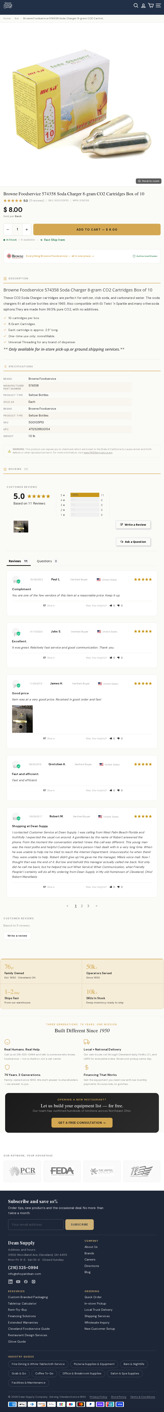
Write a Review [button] (135, 525)
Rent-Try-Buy (17, 1310)
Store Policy (118, 1397)
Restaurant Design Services (27, 1335)
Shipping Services (97, 1316)
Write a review (17, 935)
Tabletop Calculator (22, 1303)
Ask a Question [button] (135, 542)
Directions (92, 1266)
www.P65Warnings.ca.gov (98, 452)
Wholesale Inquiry (97, 1322)
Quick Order (93, 1297)
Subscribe (79, 1224)
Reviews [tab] (15, 561)
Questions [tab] (44, 561)
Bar (17, 18)
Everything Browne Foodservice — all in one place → (60, 256)
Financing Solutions (22, 1316)
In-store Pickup (95, 1303)
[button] (112, 605)
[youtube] (18, 1281)
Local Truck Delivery (99, 1310)
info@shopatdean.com (24, 1274)
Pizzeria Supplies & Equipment (94, 1364)
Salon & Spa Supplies (125, 1373)
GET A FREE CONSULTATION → (82, 1123)
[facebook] (25, 1281)
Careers (90, 1259)
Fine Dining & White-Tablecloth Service (38, 1364)
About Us (91, 1247)
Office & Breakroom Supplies (82, 1373)
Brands (89, 1253)
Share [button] (50, 605)
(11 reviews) (36, 200)
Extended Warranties (23, 1322)
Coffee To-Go (44, 1373)
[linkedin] (10, 1281)
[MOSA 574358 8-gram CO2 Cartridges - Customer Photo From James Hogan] (21, 526)
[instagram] (33, 1281)
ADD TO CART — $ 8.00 (97, 229)
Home (7, 18)
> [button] (97, 906)
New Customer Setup (100, 1329)
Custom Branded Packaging (28, 1297)
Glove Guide (17, 1341)
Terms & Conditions (142, 1397)
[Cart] (151, 5)
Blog (88, 1272)
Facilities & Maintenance (28, 1382)
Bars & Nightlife (134, 1364)
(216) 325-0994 (23, 1267)
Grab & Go (19, 1373)
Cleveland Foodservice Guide (29, 1329)
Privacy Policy (98, 1397)
